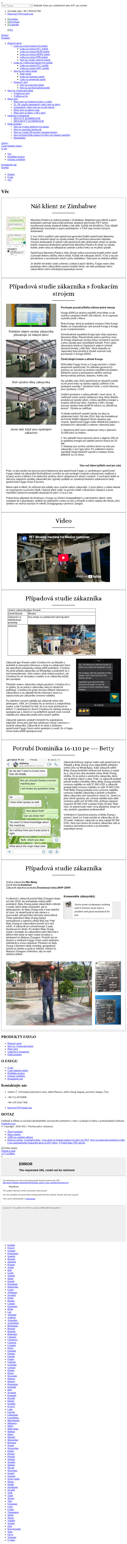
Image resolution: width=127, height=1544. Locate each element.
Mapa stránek (14, 1134)
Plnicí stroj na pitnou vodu (26, 110)
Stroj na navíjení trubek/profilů (35, 87)
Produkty (5, 38)
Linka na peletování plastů (33, 79)
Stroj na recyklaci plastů (25, 71)
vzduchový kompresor (18, 115)
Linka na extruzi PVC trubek (34, 48)
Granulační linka (32, 1140)
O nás (4, 148)
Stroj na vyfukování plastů (20, 90)
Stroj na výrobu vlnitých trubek (35, 60)
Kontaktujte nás (9, 164)
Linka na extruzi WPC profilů (34, 68)
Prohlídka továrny (16, 156)
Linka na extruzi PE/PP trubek (34, 51)
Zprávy (4, 143)
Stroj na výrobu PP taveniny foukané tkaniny (35, 132)
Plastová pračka (15, 1140)
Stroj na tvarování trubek (32, 85)
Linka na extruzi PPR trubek (34, 57)
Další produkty (14, 124)
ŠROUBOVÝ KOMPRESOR (29, 121)
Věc (9, 154)
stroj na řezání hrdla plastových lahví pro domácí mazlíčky (42, 135)
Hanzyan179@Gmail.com (20, 14)
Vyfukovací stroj (22, 93)
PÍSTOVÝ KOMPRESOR (27, 118)
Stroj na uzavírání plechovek (28, 129)
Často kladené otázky (11, 146)
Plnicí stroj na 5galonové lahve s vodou (33, 101)
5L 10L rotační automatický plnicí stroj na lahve (37, 104)
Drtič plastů (25, 74)
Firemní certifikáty (16, 159)
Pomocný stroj (21, 82)
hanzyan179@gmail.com (19, 1107)
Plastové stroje (14, 43)
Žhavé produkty (15, 1131)
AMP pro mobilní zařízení (20, 1137)
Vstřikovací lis (21, 96)
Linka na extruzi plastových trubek (31, 46)
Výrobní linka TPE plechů (72, 1142)
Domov (5, 35)
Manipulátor (20, 137)
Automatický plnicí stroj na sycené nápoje (34, 107)
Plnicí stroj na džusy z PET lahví (30, 112)
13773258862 (8, 1153)
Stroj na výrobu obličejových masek (31, 126)
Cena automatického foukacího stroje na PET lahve (32, 1142)
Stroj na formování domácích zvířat (107, 1140)
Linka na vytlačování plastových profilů (33, 62)
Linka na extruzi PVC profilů (34, 65)
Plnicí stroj (12, 99)
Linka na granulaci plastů (32, 76)
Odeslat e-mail (8, 1150)
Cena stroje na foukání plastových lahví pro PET (65, 1140)
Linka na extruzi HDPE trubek (35, 54)
